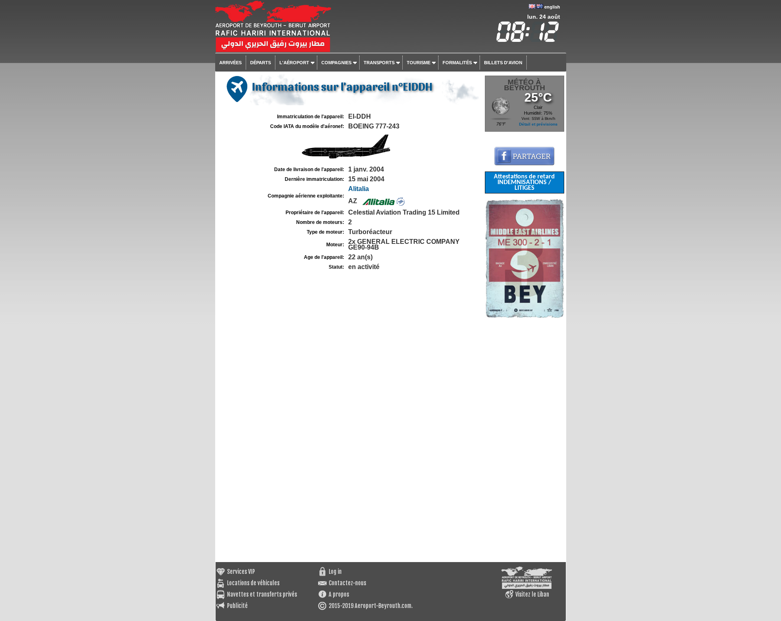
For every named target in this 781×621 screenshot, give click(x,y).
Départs (260, 62)
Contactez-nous (347, 583)
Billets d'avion (503, 62)
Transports (379, 62)
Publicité (237, 605)
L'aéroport (294, 62)
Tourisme (418, 62)
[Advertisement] (524, 440)
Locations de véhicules (253, 583)
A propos (339, 594)
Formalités (457, 62)
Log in (335, 571)
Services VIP (241, 571)
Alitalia (358, 188)
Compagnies (336, 62)
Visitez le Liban (532, 594)
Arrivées (230, 62)
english (552, 6)
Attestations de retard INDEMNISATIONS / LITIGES (524, 182)
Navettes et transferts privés (262, 594)
